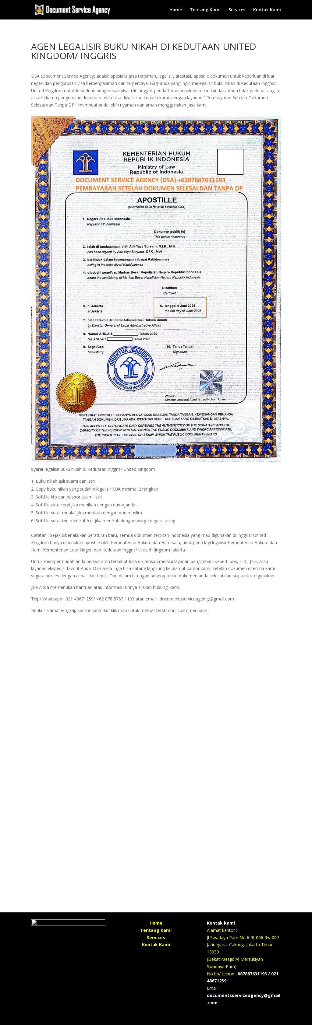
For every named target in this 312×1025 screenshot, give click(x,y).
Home (175, 10)
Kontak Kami (267, 10)
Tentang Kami (205, 10)
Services (237, 10)
